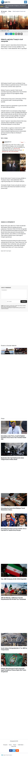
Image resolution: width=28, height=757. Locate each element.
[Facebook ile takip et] (10, 750)
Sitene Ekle (13, 746)
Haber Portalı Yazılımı (7, 755)
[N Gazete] (5, 2)
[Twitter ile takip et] (14, 750)
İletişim (14, 744)
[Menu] (25, 2)
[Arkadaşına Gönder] (16, 34)
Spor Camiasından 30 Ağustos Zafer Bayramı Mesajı (15, 6)
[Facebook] (6, 34)
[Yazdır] (19, 34)
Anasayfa (5, 744)
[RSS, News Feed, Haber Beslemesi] (17, 750)
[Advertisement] (14, 66)
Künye (10, 744)
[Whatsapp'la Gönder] (13, 34)
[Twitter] (9, 34)
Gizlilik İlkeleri (20, 744)
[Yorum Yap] (21, 34)
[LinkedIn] (11, 34)
